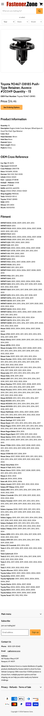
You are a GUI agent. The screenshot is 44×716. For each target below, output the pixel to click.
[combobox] (18, 11)
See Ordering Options (12, 107)
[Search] (39, 11)
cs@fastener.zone (14, 651)
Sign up (35, 632)
